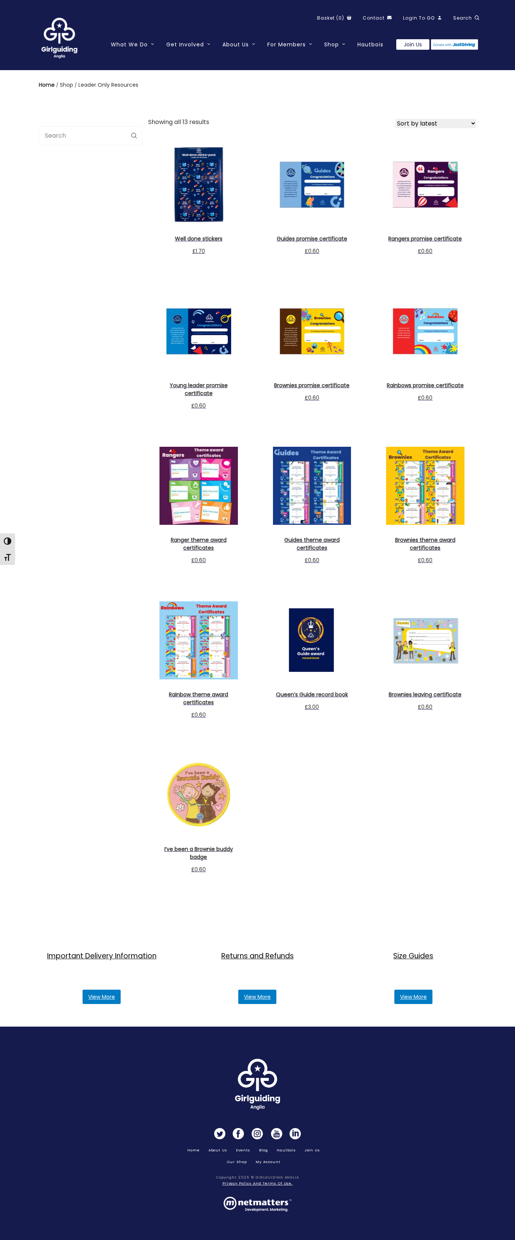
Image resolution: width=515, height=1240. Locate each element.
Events (243, 1150)
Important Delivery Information (101, 956)
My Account (268, 1162)
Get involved (185, 44)
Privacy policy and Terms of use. (257, 1183)
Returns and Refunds (257, 956)
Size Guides (413, 956)
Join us (413, 44)
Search (134, 135)
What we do (129, 44)
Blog (263, 1150)
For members (286, 44)
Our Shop (237, 1162)
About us (218, 1150)
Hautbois (370, 44)
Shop (331, 44)
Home (47, 85)
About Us (235, 44)
